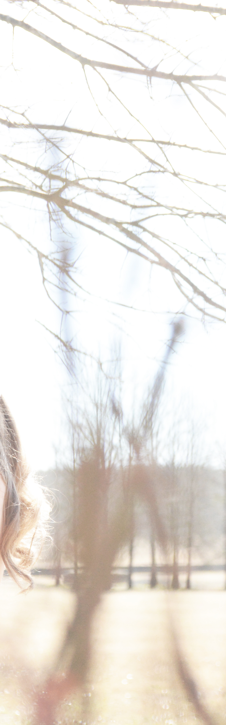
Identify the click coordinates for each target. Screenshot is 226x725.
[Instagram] (114, 721)
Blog (113, 5)
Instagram (133, 5)
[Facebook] (111, 721)
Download (145, 5)
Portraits (91, 5)
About (121, 5)
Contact (103, 5)
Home (81, 5)
